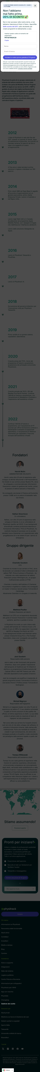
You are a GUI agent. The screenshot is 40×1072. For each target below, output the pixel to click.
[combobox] (8, 1070)
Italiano (8, 1070)
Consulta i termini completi (25, 68)
